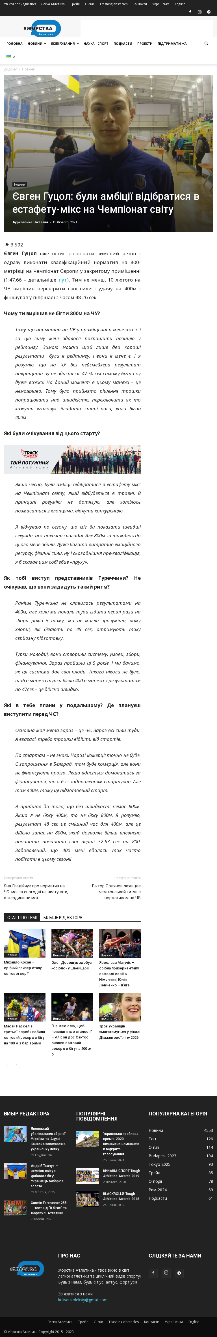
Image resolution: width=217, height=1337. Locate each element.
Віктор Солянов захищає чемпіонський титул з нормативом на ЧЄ (116, 891)
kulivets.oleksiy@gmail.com (83, 1299)
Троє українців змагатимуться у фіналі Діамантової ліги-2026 (119, 1032)
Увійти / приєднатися (20, 4)
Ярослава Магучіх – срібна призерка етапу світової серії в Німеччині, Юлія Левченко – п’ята (119, 973)
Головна (14, 43)
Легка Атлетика (53, 4)
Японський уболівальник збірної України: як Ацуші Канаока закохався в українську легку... (48, 1139)
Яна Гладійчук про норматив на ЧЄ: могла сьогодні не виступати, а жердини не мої (36, 891)
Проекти (145, 43)
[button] (206, 43)
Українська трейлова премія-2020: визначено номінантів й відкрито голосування (121, 1144)
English (180, 4)
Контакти (140, 4)
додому (10, 69)
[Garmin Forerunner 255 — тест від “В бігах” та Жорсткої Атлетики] (15, 1208)
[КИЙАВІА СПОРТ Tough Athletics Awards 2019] (87, 1176)
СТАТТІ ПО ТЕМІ (22, 917)
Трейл (75, 4)
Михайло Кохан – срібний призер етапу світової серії (23, 968)
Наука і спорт (96, 43)
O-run (89, 4)
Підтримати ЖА (172, 43)
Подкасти (123, 43)
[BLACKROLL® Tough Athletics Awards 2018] (87, 1199)
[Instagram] (199, 12)
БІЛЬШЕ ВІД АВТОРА (63, 917)
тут (62, 279)
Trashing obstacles (113, 4)
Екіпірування (63, 43)
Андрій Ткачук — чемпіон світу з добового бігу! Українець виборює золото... (47, 1176)
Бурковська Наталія (30, 222)
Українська (161, 4)
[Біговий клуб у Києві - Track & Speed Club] (72, 459)
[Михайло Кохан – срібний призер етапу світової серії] (24, 943)
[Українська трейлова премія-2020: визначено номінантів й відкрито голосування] (87, 1139)
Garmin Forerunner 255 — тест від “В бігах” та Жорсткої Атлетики (49, 1208)
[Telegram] (209, 12)
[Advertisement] (147, 28)
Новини (35, 43)
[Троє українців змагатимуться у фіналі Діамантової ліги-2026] (120, 1007)
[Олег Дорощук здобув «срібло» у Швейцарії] (72, 943)
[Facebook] (190, 12)
